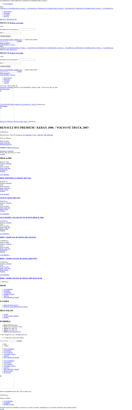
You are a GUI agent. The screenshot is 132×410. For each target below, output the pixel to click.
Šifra (2, 33)
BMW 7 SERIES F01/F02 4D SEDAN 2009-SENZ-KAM (21, 278)
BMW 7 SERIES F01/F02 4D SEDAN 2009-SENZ (18, 259)
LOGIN (6, 314)
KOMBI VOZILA (9, 294)
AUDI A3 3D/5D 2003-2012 (10, 198)
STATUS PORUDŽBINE (11, 316)
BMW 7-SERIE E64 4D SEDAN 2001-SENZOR (18, 237)
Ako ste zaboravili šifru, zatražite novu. (11, 39)
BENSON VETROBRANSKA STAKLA (16, 307)
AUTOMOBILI (9, 87)
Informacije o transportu (7, 151)
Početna (2, 87)
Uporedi (2, 154)
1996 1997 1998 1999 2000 (45, 135)
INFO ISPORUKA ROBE (11, 297)
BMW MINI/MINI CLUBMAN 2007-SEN (15, 178)
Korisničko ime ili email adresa (9, 29)
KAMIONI (7, 291)
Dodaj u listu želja (5, 143)
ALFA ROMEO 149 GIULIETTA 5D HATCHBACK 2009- (22, 217)
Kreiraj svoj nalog (16, 23)
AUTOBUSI (7, 292)
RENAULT (15, 147)
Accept (2, 409)
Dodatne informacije (6, 144)
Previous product (5, 89)
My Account (7, 372)
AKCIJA (6, 296)
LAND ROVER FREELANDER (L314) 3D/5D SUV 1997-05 (18, 104)
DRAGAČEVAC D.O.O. (11, 305)
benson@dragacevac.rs (12, 331)
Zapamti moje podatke (30, 39)
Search (19, 41)
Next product (3, 106)
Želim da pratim (8, 371)
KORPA (6, 317)
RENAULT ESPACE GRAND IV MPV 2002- (14, 121)
